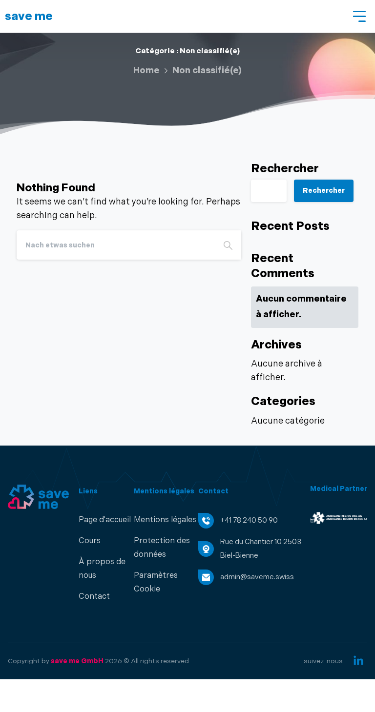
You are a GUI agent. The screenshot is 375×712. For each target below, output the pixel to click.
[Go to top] (348, 700)
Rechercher (285, 169)
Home (146, 70)
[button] (166, 582)
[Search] (228, 245)
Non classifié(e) (207, 70)
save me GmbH (77, 661)
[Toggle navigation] (360, 16)
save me (29, 16)
